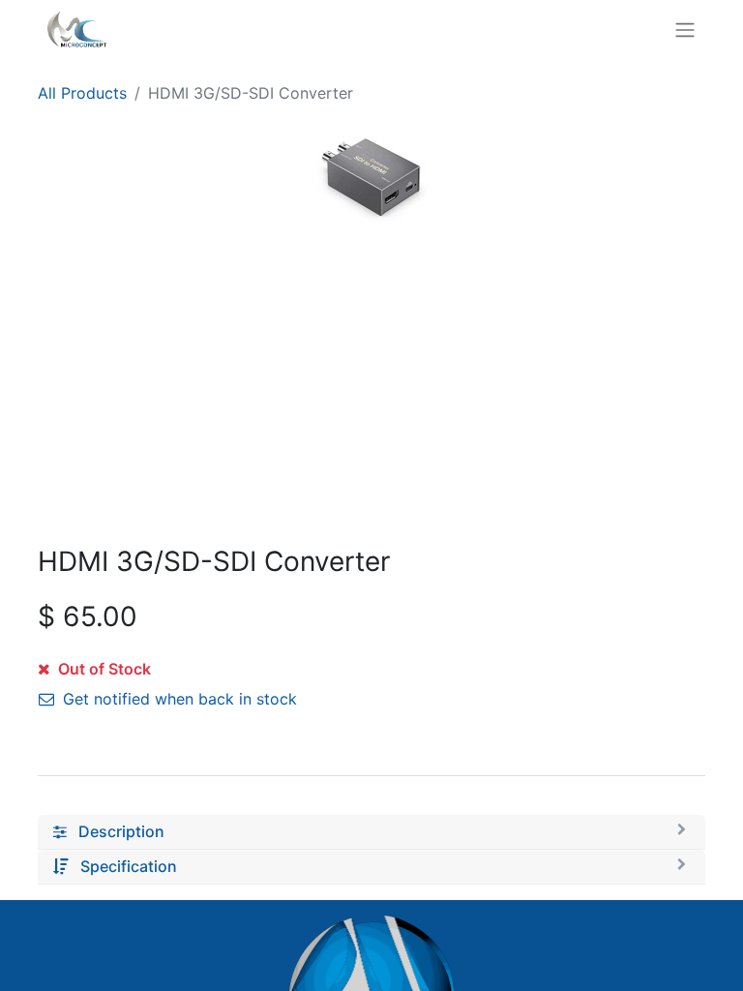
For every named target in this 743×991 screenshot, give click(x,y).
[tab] (371, 832)
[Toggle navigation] (685, 29)
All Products (82, 93)
